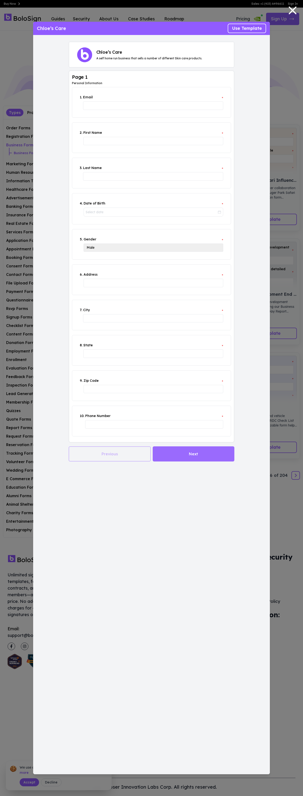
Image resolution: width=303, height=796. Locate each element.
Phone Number (98, 416)
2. (81, 132)
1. (81, 97)
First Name (92, 132)
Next (193, 454)
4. (81, 203)
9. (81, 380)
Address (91, 274)
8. (81, 345)
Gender (90, 239)
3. (81, 168)
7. (81, 310)
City (86, 310)
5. (81, 239)
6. (81, 274)
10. (82, 416)
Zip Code (91, 380)
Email (88, 97)
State (88, 345)
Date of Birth (94, 203)
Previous (110, 454)
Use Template (247, 28)
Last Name (92, 168)
